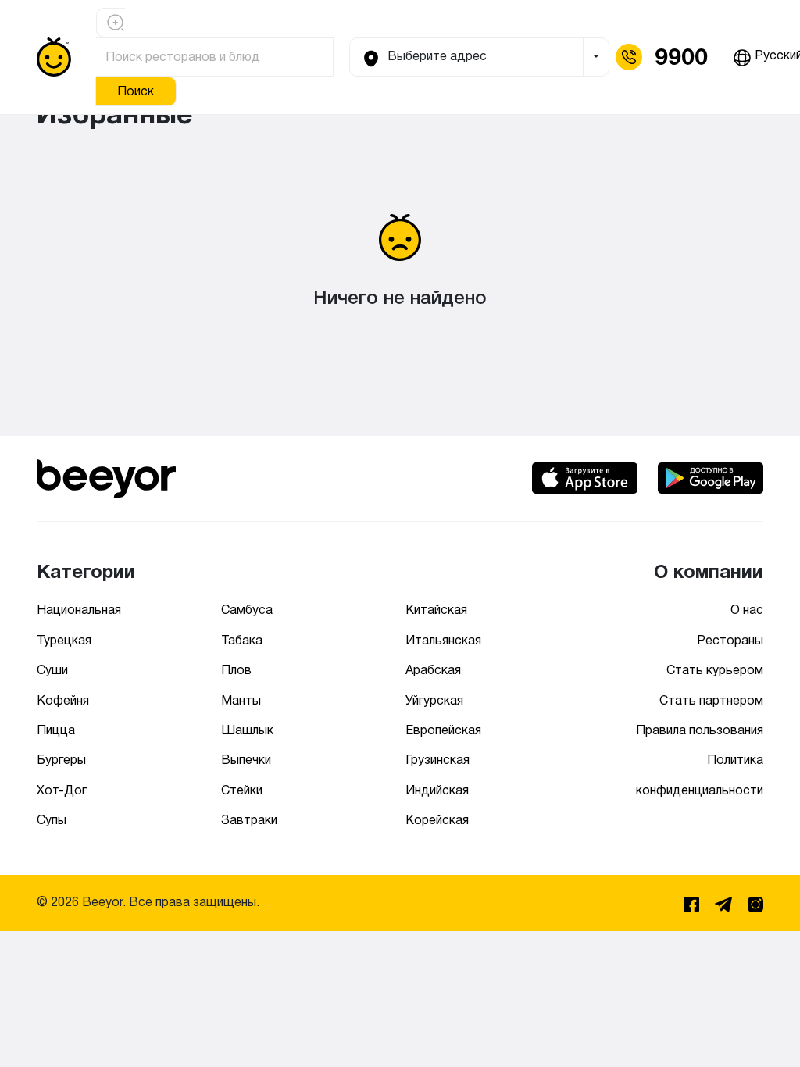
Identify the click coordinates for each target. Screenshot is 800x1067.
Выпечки (246, 759)
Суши (52, 669)
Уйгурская (434, 700)
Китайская (436, 609)
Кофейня (63, 700)
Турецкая (64, 640)
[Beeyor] (106, 475)
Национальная (79, 609)
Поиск (135, 91)
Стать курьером (714, 669)
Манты (241, 700)
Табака (241, 640)
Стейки (241, 790)
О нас (746, 609)
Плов (236, 669)
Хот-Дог (62, 790)
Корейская (437, 819)
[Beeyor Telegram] (725, 901)
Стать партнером (711, 700)
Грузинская (437, 759)
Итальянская (443, 640)
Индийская (437, 790)
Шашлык (247, 730)
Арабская (433, 669)
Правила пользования (699, 730)
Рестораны (730, 640)
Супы (51, 819)
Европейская (443, 730)
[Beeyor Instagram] (755, 901)
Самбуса (247, 609)
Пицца (56, 730)
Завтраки (249, 819)
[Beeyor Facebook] (693, 901)
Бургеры (61, 759)
